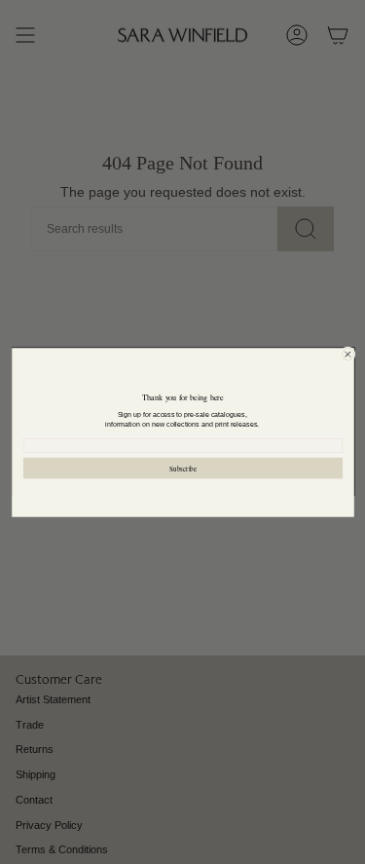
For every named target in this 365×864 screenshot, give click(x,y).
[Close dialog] (347, 354)
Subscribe (183, 467)
